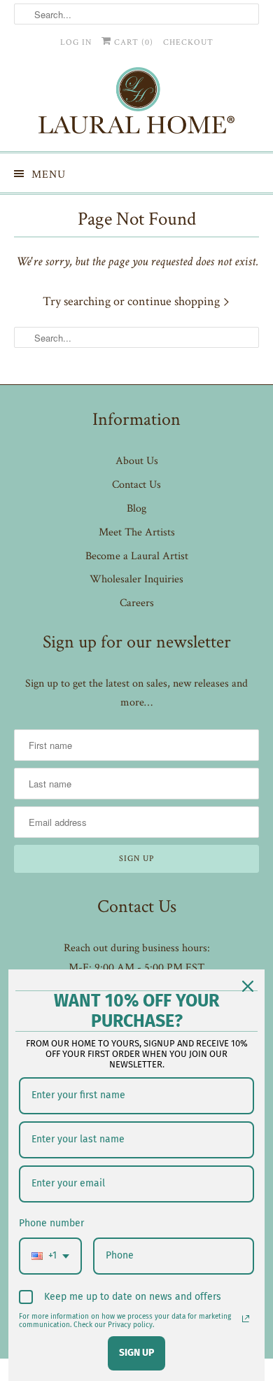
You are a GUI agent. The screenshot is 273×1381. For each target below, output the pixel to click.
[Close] (248, 986)
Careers (137, 603)
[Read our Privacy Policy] (245, 1318)
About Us (136, 461)
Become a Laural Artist (136, 556)
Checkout (188, 42)
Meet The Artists (137, 532)
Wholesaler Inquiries (136, 579)
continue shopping (175, 301)
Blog (136, 508)
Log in (76, 42)
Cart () (132, 42)
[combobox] (50, 1256)
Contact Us (136, 484)
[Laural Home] (137, 104)
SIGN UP (136, 1353)
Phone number (51, 1223)
